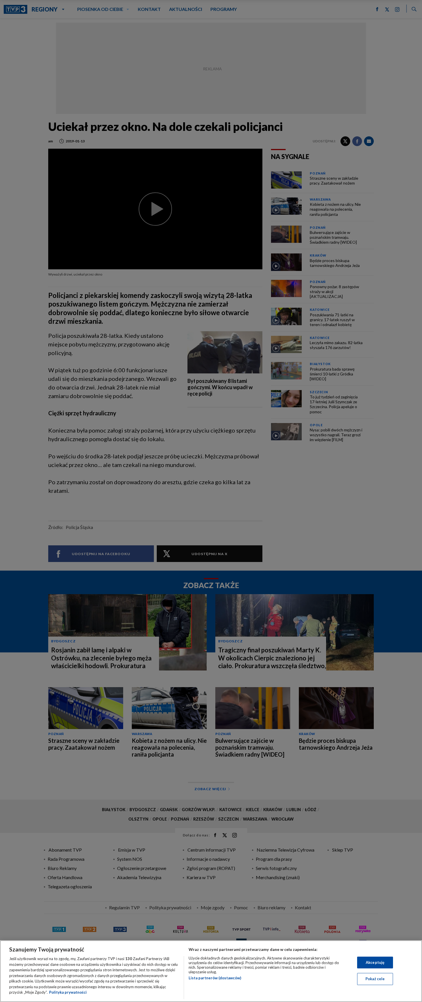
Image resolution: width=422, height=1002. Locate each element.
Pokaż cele (375, 978)
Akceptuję (375, 962)
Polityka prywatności (68, 992)
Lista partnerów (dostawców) (215, 978)
